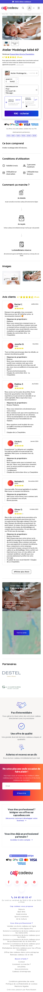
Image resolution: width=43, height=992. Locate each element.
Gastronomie (21, 914)
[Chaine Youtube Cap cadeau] (26, 882)
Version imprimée (31, 99)
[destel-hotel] (11, 674)
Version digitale (14, 100)
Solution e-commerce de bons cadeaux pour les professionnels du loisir (21, 944)
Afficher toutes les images (14, 43)
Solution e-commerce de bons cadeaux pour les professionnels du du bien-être (21, 940)
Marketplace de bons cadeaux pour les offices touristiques (21, 949)
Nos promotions (21, 969)
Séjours (21, 909)
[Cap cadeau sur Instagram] (17, 882)
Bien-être (5, 14)
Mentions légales (22, 986)
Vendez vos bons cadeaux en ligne (21, 926)
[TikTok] (21, 889)
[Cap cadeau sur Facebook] (8, 882)
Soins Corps (18, 14)
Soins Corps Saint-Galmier (32, 14)
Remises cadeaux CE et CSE (21, 955)
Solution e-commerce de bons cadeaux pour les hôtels (21, 936)
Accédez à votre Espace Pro (21, 928)
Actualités (21, 967)
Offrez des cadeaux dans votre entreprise (21, 952)
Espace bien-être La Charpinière (22, 54)
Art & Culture (21, 919)
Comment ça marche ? (21, 964)
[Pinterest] (34, 882)
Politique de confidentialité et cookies (21, 984)
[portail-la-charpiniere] (11, 687)
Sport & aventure (22, 916)
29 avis (19, 57)
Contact (21, 962)
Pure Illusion (31, 990)
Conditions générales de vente (21, 981)
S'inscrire (21, 793)
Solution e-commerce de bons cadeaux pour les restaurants (21, 932)
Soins (11, 14)
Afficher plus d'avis (21, 572)
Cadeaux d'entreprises (21, 971)
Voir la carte (21, 633)
